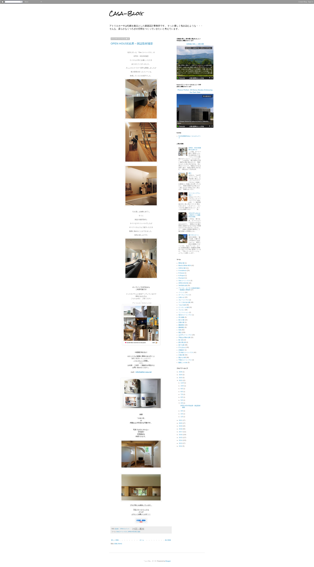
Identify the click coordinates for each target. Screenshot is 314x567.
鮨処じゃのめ (182, 362)
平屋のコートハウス (185, 360)
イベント (181, 292)
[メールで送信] (133, 529)
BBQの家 (181, 263)
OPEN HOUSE (132, 531)
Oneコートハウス (121, 531)
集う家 (180, 340)
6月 (182, 397)
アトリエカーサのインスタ (141, 303)
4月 (182, 403)
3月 (182, 411)
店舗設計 (181, 350)
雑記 (179, 332)
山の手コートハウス (185, 335)
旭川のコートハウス (185, 315)
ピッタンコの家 (183, 307)
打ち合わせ (182, 347)
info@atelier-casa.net (143, 372)
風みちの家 (182, 357)
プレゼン (181, 310)
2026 (181, 372)
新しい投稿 (115, 540)
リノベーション (183, 312)
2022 (181, 380)
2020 (181, 423)
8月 (182, 391)
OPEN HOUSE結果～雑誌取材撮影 (132, 43)
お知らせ (181, 297)
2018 (181, 429)
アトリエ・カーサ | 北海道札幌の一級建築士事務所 (189, 289)
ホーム (142, 540)
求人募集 (181, 317)
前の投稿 (168, 540)
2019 (181, 426)
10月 (182, 386)
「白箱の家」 (141, 418)
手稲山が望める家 (184, 337)
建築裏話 (181, 327)
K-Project (181, 275)
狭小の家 (181, 320)
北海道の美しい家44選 (195, 44)
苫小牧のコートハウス (185, 352)
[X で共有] (138, 529)
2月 (182, 414)
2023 (181, 377)
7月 (182, 394)
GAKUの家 (182, 268)
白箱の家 (181, 355)
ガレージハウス (183, 300)
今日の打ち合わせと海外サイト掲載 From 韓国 (195, 215)
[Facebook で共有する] (140, 529)
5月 (182, 400)
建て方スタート (194, 235)
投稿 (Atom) (118, 544)
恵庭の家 (181, 322)
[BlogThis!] (136, 529)
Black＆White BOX (184, 265)
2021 (181, 420)
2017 (181, 432)
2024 (181, 375)
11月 (182, 383)
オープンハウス (183, 295)
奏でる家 (181, 345)
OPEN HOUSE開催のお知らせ (195, 148)
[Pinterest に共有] (143, 529)
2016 (181, 434)
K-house (181, 273)
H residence (182, 270)
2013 (181, 443)
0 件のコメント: (125, 528)
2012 (181, 446)
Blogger (168, 561)
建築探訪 (181, 325)
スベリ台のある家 (184, 302)
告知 (138, 531)
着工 (190, 173)
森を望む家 (182, 342)
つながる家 (182, 305)
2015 (181, 437)
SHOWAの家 (182, 285)
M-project (181, 278)
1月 (182, 417)
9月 (182, 389)
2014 (181, 440)
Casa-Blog (126, 13)
